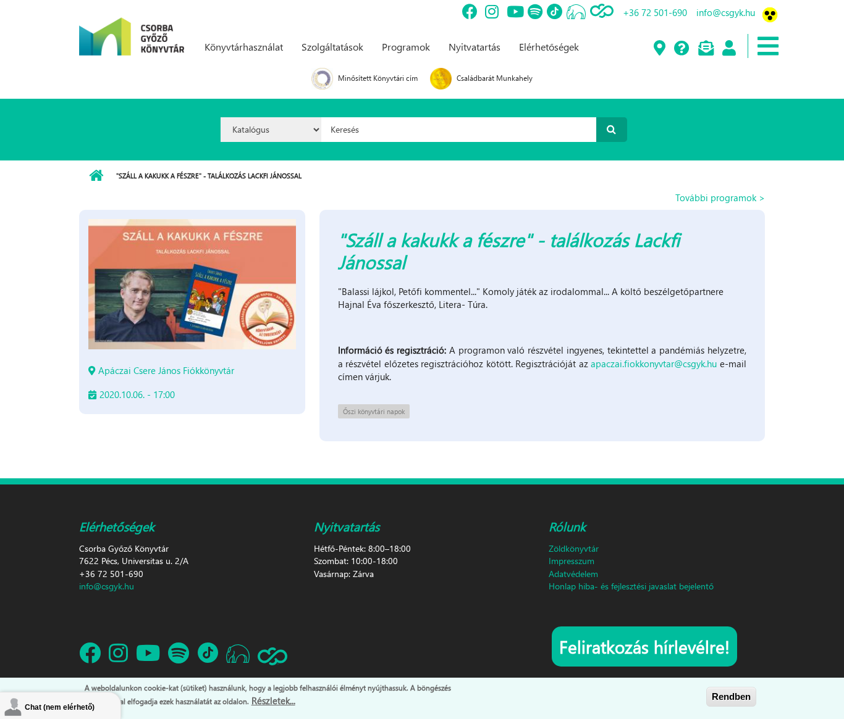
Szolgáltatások (332, 46)
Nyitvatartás (474, 46)
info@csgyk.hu (725, 12)
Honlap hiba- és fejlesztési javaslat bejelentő (631, 586)
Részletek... (273, 700)
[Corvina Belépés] (728, 48)
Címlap (96, 175)
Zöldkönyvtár (574, 548)
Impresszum (571, 561)
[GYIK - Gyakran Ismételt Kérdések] (681, 48)
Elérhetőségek (549, 46)
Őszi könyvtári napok (374, 411)
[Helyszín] (659, 48)
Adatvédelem (573, 574)
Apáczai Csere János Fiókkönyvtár (166, 370)
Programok (406, 46)
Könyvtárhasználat (244, 46)
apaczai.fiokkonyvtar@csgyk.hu (654, 363)
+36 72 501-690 (655, 12)
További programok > (720, 197)
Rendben (731, 696)
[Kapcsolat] (705, 48)
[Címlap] (131, 26)
